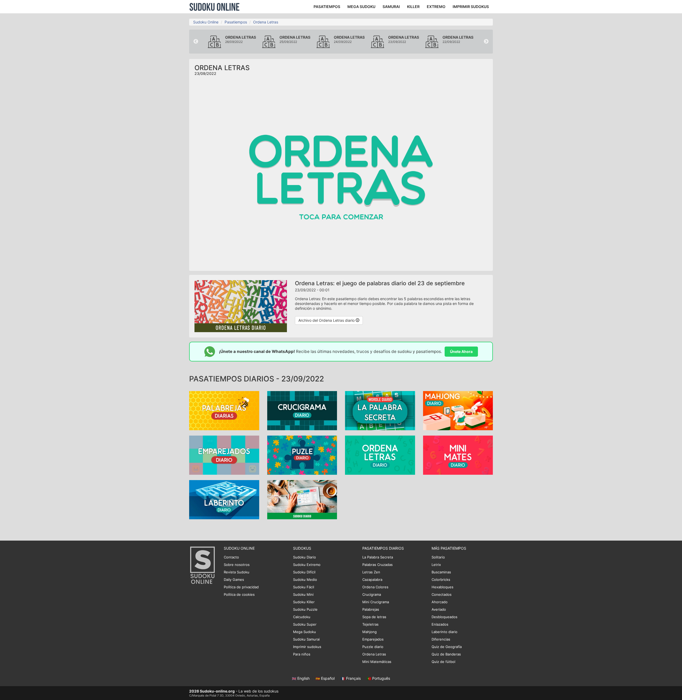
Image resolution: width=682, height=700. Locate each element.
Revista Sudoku (236, 572)
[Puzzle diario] (302, 454)
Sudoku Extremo (306, 564)
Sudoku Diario (304, 557)
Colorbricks (441, 579)
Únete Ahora (461, 351)
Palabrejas (370, 609)
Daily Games (234, 579)
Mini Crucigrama (375, 602)
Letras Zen (371, 572)
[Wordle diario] (380, 410)
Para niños (301, 654)
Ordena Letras (265, 22)
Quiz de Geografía (447, 647)
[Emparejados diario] (224, 454)
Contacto (231, 557)
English (303, 678)
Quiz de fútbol (443, 661)
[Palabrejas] (224, 410)
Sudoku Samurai (306, 639)
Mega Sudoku (304, 632)
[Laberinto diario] (224, 499)
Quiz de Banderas (446, 654)
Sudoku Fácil (303, 587)
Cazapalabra (372, 579)
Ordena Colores (375, 587)
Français (353, 678)
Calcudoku (301, 617)
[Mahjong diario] (458, 410)
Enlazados (440, 624)
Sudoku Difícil (304, 572)
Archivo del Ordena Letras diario (327, 320)
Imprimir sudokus (307, 647)
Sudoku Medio (305, 579)
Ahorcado (440, 602)
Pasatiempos (236, 22)
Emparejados (373, 639)
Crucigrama (371, 594)
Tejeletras (370, 624)
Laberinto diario (444, 632)
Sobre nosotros (237, 564)
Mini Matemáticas (376, 661)
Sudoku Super (304, 624)
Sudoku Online (214, 6)
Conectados (442, 594)
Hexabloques (442, 587)
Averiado (439, 609)
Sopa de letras (374, 617)
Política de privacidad (241, 587)
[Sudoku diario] (302, 499)
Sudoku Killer (304, 602)
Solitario (438, 557)
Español (328, 678)
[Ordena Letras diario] (380, 454)
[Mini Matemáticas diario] (458, 454)
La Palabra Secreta (377, 557)
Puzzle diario (372, 647)
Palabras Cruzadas (377, 564)
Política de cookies (239, 594)
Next (486, 41)
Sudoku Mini (303, 594)
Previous (195, 41)
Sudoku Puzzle (305, 609)
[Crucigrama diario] (302, 410)
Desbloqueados (444, 617)
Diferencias (441, 639)
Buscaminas (441, 572)
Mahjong (369, 632)
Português (380, 678)
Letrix (436, 564)
